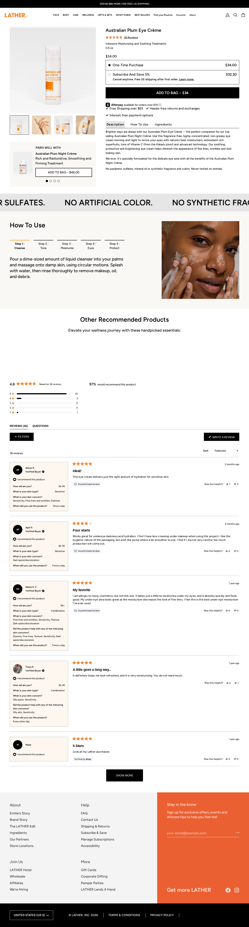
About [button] (15, 805)
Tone (43, 246)
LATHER (77, 915)
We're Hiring (19, 889)
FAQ (84, 813)
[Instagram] (236, 890)
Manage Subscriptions (97, 839)
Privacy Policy (162, 915)
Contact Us (89, 820)
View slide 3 (54, 181)
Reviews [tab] (19, 425)
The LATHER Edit (23, 826)
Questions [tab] (40, 425)
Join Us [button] (16, 861)
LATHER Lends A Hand (98, 889)
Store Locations (21, 846)
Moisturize (67, 246)
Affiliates (16, 883)
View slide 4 (58, 181)
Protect (115, 246)
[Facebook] (228, 890)
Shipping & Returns (95, 826)
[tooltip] (87, 484)
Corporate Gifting (94, 876)
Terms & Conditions (124, 915)
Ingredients (163, 124)
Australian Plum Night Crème (56, 153)
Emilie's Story (20, 813)
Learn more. (186, 79)
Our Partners (19, 839)
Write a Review (225, 438)
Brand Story (18, 820)
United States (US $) (29, 915)
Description (115, 124)
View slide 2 (51, 181)
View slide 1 (47, 181)
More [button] (85, 861)
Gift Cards (88, 870)
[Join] (236, 832)
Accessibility (90, 846)
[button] (56, 15)
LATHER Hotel (21, 870)
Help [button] (85, 805)
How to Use (139, 124)
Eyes (91, 246)
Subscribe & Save (94, 833)
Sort (206, 450)
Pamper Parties (92, 883)
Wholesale (17, 876)
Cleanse (19, 246)
